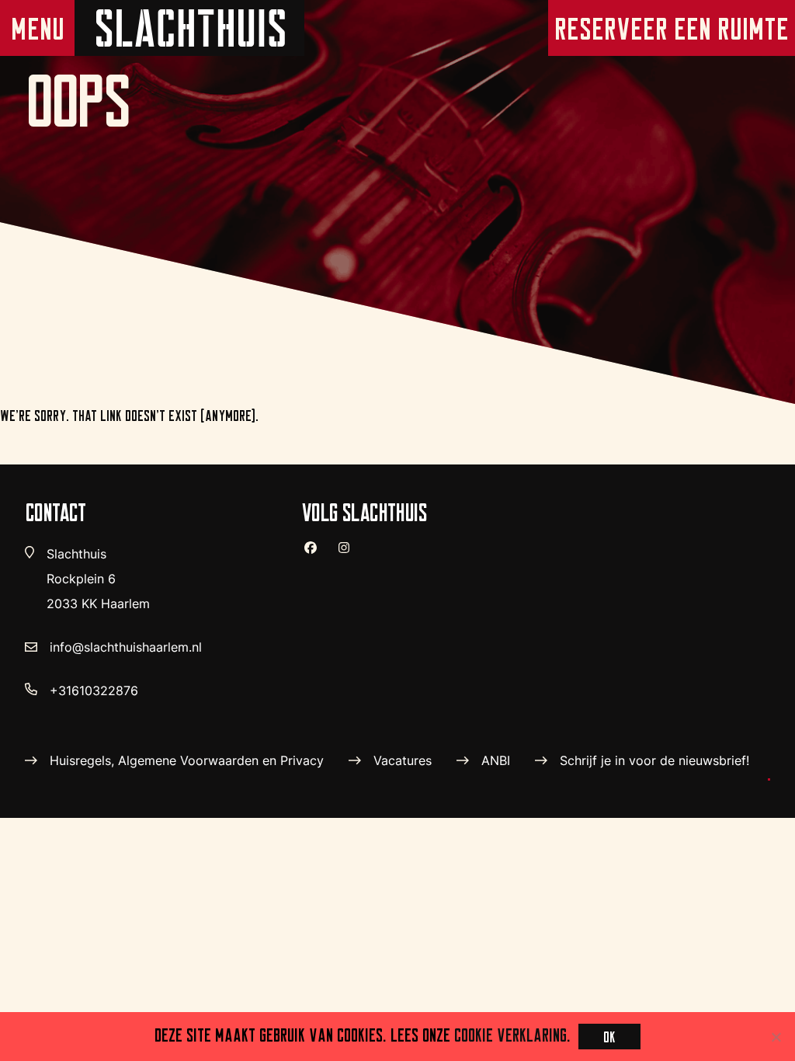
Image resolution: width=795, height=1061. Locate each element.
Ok (609, 1036)
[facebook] (316, 553)
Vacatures (402, 760)
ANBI (495, 760)
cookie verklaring (510, 1034)
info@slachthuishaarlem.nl (126, 647)
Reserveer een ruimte (671, 28)
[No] (775, 1037)
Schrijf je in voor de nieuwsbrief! (654, 760)
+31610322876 (94, 690)
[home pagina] (189, 28)
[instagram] (350, 553)
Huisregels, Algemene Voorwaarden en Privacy (187, 760)
